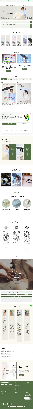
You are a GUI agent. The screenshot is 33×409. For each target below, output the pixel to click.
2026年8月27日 (3, 353)
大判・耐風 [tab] (22, 79)
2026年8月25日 (3, 356)
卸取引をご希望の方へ (17, 389)
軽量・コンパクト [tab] (16, 79)
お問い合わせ (8, 391)
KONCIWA (8, 353)
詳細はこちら (24, 68)
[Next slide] (17, 256)
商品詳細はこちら (3, 337)
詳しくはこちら (16, 277)
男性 (16, 130)
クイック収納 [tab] (10, 79)
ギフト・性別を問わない (26, 130)
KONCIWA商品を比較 (23, 123)
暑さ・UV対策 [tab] (29, 79)
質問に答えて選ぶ (9, 123)
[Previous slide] (1, 152)
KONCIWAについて (3, 391)
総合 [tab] (4, 79)
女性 (7, 130)
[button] (1, 3)
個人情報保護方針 (17, 385)
